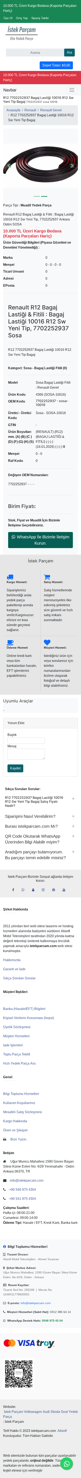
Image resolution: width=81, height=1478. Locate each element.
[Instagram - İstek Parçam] (45, 890)
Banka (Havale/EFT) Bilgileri (24, 1008)
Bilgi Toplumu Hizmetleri (21, 1093)
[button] (40, 165)
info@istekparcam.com (36, 1303)
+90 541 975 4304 (22, 1198)
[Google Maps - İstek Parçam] (34, 890)
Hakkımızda (12, 960)
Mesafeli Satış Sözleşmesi (22, 1112)
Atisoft (62, 1430)
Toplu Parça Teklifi (16, 1054)
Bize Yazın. (18, 1139)
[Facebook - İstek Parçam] (15, 890)
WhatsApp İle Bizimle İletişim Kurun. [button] (43, 540)
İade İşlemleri (13, 1045)
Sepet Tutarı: (56, 65)
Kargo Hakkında (15, 1121)
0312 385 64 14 (60, 1312)
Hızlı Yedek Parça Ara (19, 1063)
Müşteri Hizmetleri (16, 1036)
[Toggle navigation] (72, 90)
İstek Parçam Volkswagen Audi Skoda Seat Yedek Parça (40, 1414)
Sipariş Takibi (40, 18)
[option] (40, 165)
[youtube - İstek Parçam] (65, 890)
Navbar (10, 90)
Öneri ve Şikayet (15, 1130)
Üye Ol (8, 18)
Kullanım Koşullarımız (19, 1103)
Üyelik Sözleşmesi (17, 1027)
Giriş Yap (22, 18)
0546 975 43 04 (52, 1321)
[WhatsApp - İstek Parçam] (24, 890)
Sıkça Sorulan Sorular (19, 978)
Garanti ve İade (14, 969)
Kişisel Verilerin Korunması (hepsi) (28, 1018)
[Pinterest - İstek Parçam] (55, 890)
